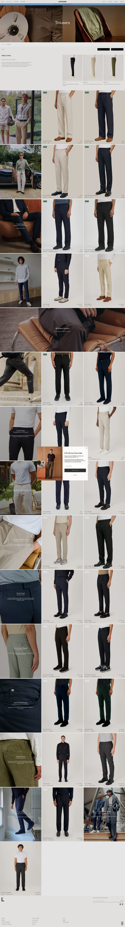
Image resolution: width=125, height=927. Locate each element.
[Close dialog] (86, 448)
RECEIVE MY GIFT (75, 470)
